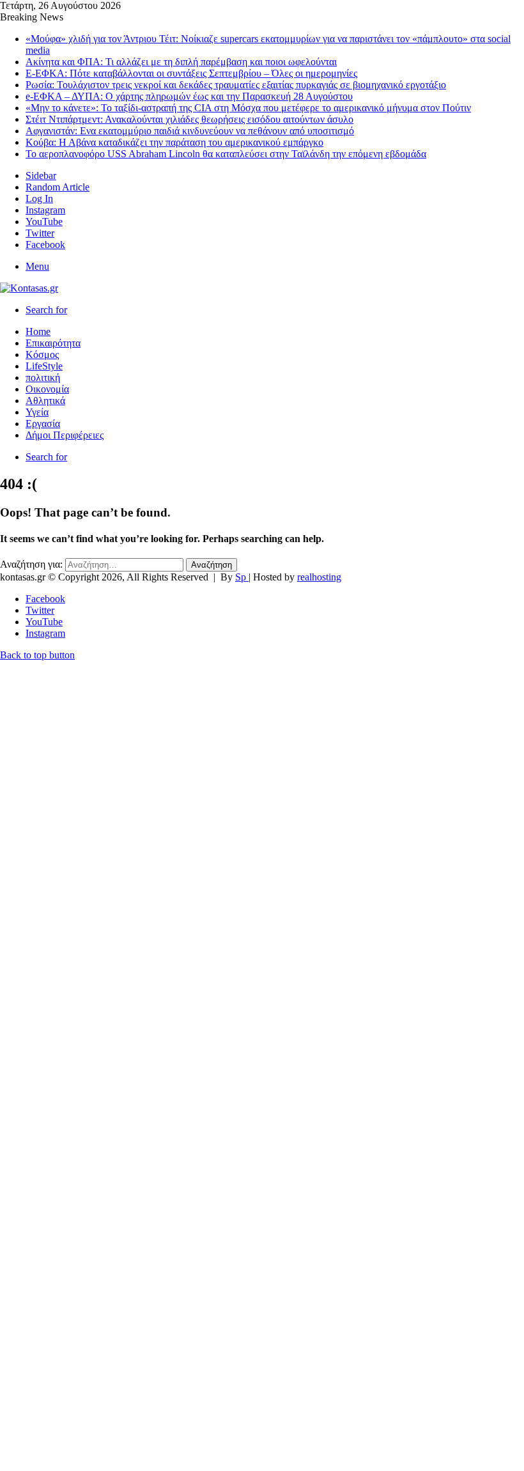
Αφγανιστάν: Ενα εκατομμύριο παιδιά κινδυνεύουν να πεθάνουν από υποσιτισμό (190, 130)
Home (38, 331)
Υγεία (37, 412)
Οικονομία (47, 389)
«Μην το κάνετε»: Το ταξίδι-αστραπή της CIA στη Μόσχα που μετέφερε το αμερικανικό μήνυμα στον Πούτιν (248, 107)
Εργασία (43, 423)
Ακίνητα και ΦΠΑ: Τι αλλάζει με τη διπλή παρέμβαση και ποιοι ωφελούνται (181, 61)
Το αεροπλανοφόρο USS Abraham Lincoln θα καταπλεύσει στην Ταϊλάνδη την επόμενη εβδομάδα (226, 153)
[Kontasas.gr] (29, 288)
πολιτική (43, 377)
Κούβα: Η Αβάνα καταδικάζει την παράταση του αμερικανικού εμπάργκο (174, 142)
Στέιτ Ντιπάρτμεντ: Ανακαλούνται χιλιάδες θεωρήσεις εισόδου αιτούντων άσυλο (189, 119)
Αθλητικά (45, 400)
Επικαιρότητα (53, 343)
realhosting (319, 577)
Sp (242, 577)
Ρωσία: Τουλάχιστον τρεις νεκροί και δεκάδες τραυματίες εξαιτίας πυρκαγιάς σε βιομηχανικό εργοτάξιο (236, 84)
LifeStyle (44, 366)
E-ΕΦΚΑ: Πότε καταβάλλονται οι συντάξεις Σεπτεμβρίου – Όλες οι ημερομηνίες (191, 73)
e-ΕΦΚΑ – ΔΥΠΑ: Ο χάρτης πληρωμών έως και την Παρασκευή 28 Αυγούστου (189, 96)
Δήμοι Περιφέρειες (65, 435)
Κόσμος (42, 354)
